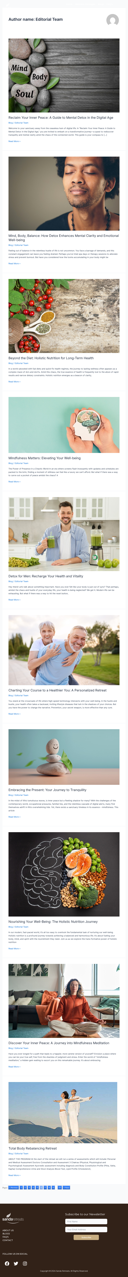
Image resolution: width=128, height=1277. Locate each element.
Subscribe (86, 1237)
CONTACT (7, 1240)
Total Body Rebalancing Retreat (32, 1148)
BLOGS (6, 1234)
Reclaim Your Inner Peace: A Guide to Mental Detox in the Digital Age (60, 117)
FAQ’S (5, 1237)
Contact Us (72, 10)
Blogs (101, 4)
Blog (10, 122)
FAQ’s (110, 4)
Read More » (14, 141)
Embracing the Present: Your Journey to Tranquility (47, 790)
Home (69, 4)
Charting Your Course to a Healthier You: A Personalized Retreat (57, 690)
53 (60, 1187)
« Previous (13, 1187)
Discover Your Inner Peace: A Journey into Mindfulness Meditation (58, 1043)
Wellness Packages (85, 4)
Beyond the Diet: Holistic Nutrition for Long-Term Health (51, 358)
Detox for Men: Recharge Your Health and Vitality (45, 576)
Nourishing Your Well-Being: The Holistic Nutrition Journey (53, 922)
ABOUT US (8, 1230)
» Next (66, 1187)
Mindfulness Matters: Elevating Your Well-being (44, 458)
